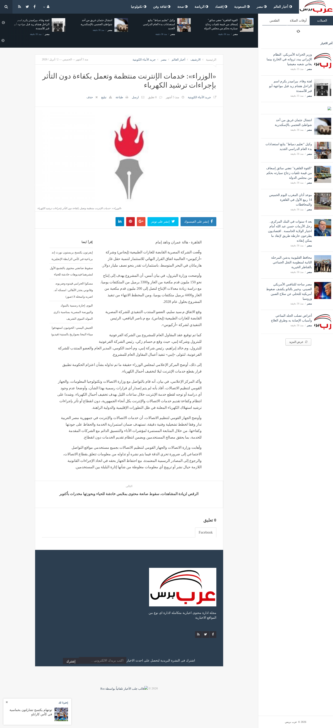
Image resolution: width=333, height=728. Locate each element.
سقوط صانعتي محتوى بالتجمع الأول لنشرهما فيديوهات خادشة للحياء (71, 271)
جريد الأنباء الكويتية (144, 59)
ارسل (135, 97)
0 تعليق (152, 97)
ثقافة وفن (160, 6)
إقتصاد (220, 6)
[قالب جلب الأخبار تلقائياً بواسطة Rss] (124, 688)
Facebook (206, 532)
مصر (260, 6)
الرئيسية (211, 59)
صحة (181, 6)
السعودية (240, 6)
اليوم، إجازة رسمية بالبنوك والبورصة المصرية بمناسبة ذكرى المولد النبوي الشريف (73, 312)
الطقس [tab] (275, 20)
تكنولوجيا (137, 6)
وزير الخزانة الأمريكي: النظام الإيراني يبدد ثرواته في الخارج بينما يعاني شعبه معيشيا (289, 59)
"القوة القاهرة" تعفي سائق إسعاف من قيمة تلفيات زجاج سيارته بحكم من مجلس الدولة (289, 173)
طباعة (119, 97)
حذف (90, 97)
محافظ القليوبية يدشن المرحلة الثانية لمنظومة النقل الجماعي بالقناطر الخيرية (291, 262)
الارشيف (196, 59)
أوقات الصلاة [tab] (298, 20)
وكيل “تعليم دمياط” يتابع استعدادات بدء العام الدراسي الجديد (159, 24)
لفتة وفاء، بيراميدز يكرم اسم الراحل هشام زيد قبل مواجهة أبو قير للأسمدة (290, 86)
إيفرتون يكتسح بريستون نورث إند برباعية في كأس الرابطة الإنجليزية (72, 255)
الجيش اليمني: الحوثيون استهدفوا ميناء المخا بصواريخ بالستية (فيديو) (72, 331)
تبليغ (103, 97)
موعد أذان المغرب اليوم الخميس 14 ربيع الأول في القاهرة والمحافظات (290, 199)
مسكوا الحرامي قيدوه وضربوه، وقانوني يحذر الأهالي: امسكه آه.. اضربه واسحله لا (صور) (73, 290)
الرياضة (200, 6)
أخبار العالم (281, 6)
